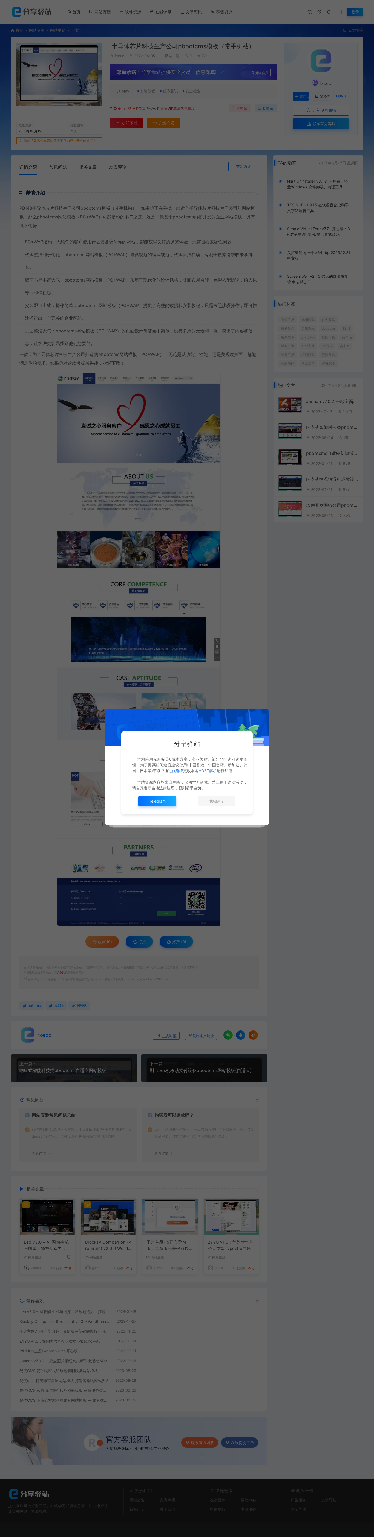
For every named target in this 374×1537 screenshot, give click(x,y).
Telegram (157, 801)
